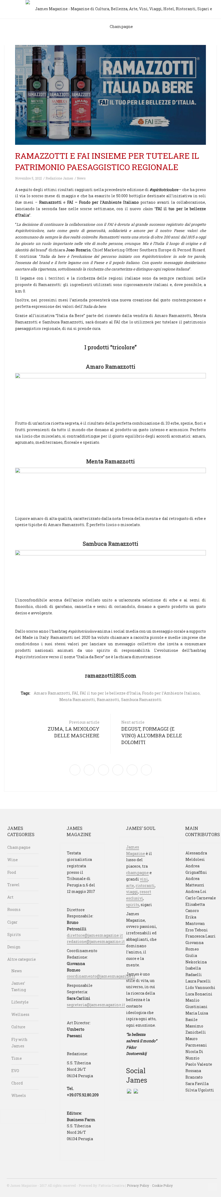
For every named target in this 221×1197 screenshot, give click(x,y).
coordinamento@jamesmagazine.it (101, 976)
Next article (151, 732)
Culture (18, 1026)
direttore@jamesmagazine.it (95, 935)
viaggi (132, 891)
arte (130, 885)
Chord (17, 1083)
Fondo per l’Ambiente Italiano (171, 693)
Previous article (73, 729)
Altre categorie (21, 959)
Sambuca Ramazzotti (141, 699)
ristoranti (145, 885)
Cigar (12, 922)
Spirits (14, 934)
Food (11, 872)
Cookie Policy (162, 1185)
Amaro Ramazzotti (52, 693)
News (81, 178)
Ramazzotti (108, 699)
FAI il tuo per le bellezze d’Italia (110, 693)
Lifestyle (20, 1002)
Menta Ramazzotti (77, 699)
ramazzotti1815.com (110, 675)
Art (10, 897)
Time (16, 1058)
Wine (12, 859)
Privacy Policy (138, 1185)
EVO (15, 1070)
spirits (132, 904)
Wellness (20, 1014)
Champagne (18, 847)
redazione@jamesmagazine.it (96, 941)
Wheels (18, 1095)
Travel (13, 884)
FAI (75, 693)
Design (13, 946)
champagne (137, 872)
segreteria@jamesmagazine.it (96, 1004)
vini (144, 879)
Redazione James (59, 178)
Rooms (13, 909)
